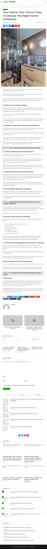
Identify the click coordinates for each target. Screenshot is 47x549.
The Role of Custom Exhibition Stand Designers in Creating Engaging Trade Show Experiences (23, 349)
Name (4, 376)
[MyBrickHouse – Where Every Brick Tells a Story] (38, 342)
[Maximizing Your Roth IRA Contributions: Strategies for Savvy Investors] (9, 342)
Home (5, 6)
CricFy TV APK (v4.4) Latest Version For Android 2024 (22, 508)
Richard (6, 22)
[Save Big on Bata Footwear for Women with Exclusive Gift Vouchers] (6, 499)
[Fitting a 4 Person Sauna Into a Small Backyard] (6, 428)
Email (4, 380)
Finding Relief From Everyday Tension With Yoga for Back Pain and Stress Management (12, 458)
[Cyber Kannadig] (9, 2)
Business (8, 6)
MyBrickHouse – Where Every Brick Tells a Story (37, 348)
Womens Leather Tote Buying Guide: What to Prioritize (22, 407)
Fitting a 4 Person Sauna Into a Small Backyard (21, 426)
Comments (38, 394)
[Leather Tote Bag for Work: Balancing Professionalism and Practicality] (6, 422)
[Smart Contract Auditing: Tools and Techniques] (6, 505)
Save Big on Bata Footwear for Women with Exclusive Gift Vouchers (25, 497)
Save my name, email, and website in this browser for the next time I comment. (19, 385)
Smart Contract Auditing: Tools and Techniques (21, 503)
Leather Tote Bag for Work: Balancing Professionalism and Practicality (26, 419)
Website (26, 380)
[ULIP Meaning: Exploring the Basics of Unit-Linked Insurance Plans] (6, 515)
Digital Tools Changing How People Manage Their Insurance (24, 413)
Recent (8, 394)
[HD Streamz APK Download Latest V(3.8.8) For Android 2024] (6, 493)
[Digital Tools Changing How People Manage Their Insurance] (6, 415)
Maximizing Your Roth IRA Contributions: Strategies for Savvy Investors (8, 348)
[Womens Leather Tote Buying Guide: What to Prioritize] (6, 409)
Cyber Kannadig (32, 546)
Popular (22, 394)
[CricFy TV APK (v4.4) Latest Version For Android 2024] (6, 510)
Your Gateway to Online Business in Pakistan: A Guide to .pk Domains (22, 213)
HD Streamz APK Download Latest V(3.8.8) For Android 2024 (24, 491)
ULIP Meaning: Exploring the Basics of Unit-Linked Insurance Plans (25, 513)
